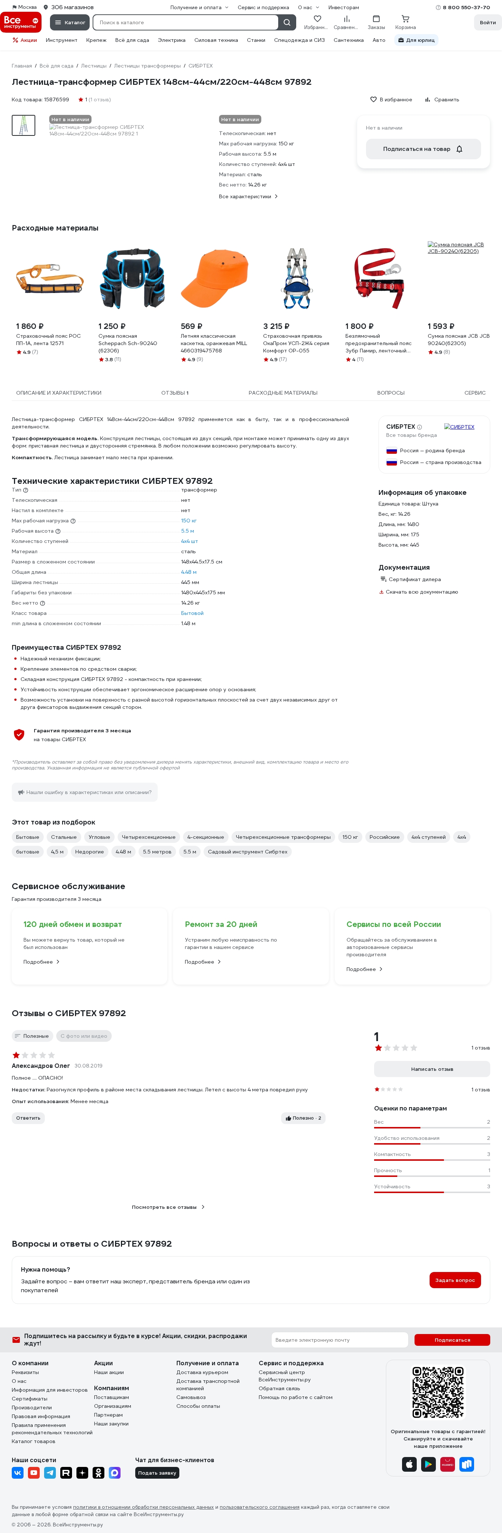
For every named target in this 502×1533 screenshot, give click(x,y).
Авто (379, 40)
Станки (256, 40)
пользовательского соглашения (260, 1507)
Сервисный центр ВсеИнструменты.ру (285, 1376)
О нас (19, 1381)
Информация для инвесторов (50, 1390)
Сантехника (349, 40)
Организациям (112, 1406)
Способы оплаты (198, 1406)
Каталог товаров (33, 1441)
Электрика (172, 40)
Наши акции (109, 1372)
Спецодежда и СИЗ (299, 40)
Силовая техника (216, 40)
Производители (32, 1407)
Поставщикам (111, 1397)
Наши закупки (111, 1423)
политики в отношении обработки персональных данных (143, 1507)
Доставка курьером (202, 1372)
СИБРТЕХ (400, 427)
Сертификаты (29, 1398)
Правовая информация (41, 1416)
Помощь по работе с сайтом (296, 1397)
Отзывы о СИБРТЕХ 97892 (69, 1013)
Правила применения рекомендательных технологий (52, 1429)
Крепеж (96, 40)
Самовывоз (191, 1397)
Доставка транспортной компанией (208, 1385)
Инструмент (62, 40)
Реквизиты (25, 1372)
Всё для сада (132, 40)
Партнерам (108, 1414)
